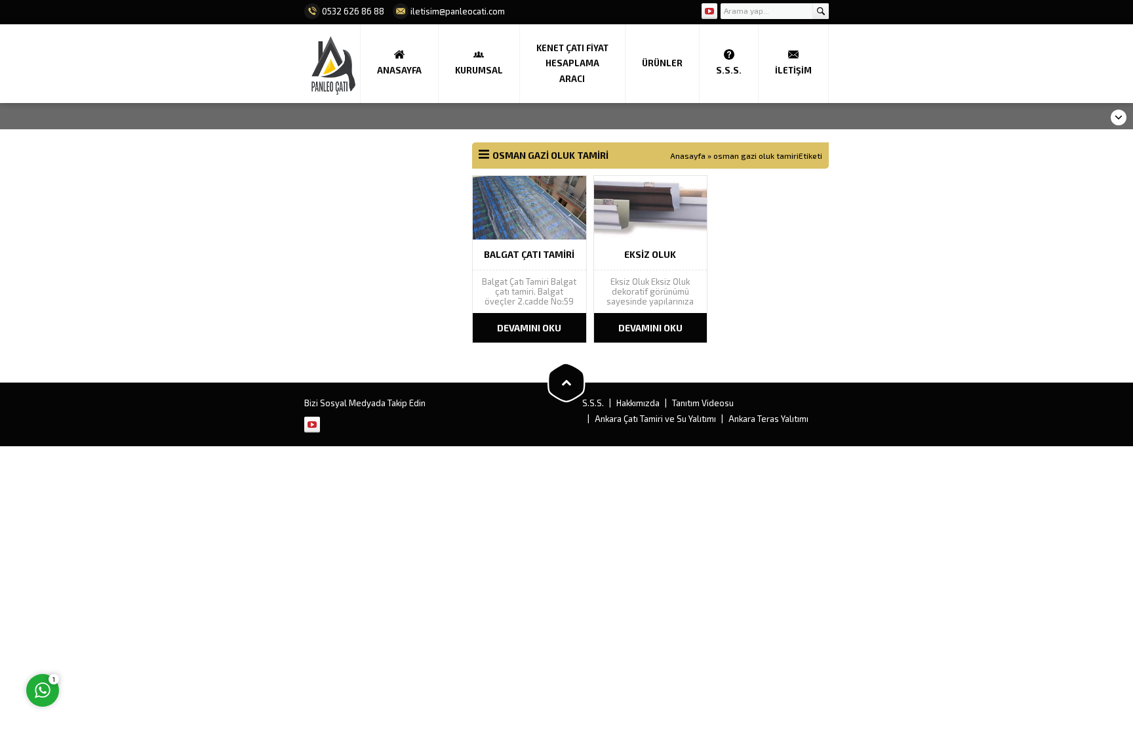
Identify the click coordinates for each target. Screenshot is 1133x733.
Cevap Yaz (125, 636)
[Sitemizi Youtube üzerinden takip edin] (709, 11)
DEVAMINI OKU (529, 327)
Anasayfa (688, 155)
